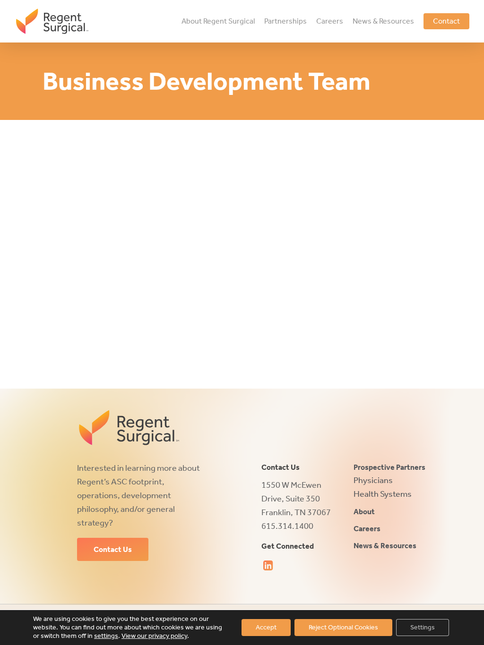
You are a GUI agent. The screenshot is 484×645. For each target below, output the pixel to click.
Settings (422, 627)
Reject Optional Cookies (343, 627)
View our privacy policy (154, 636)
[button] (113, 549)
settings (106, 636)
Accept (266, 627)
